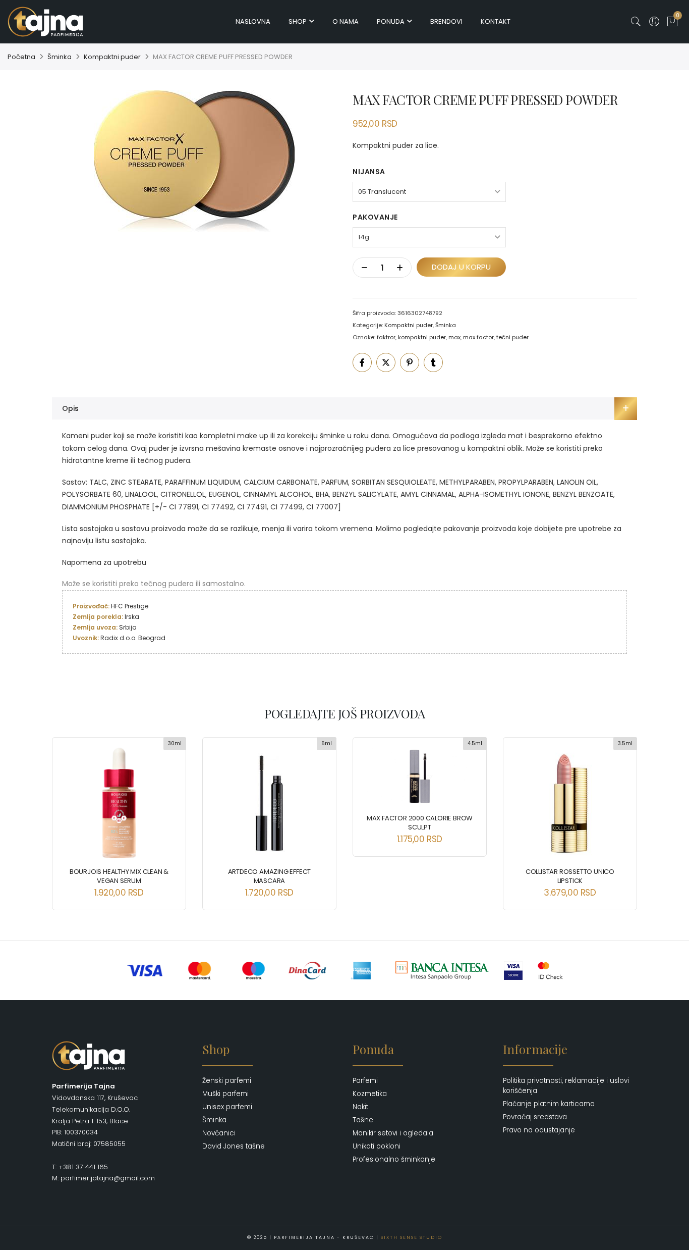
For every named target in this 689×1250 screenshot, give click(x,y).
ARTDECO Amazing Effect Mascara (269, 876)
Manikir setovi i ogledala (393, 1133)
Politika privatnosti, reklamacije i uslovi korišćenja (566, 1086)
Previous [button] (68, 816)
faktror (386, 337)
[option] (194, 161)
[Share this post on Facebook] (362, 362)
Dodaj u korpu (461, 267)
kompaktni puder (422, 337)
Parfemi (365, 1080)
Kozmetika (370, 1094)
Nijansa (369, 172)
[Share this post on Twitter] (385, 362)
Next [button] (620, 816)
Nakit (360, 1107)
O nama (345, 21)
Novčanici (219, 1133)
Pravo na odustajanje (539, 1130)
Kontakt (495, 21)
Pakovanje (375, 217)
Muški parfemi (225, 1094)
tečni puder (512, 337)
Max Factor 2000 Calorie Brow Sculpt (420, 822)
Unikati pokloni (376, 1146)
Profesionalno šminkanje (394, 1159)
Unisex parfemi (227, 1107)
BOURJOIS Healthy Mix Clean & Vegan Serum (119, 876)
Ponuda (391, 21)
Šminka (59, 57)
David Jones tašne (233, 1146)
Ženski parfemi (226, 1080)
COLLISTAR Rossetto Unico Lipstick (570, 876)
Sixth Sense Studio (411, 1237)
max (454, 337)
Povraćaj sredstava (535, 1117)
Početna (21, 57)
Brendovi (446, 21)
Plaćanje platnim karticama (549, 1104)
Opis (70, 408)
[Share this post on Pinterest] (409, 362)
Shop (298, 21)
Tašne (363, 1120)
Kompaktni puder (112, 57)
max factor (478, 337)
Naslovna (253, 21)
